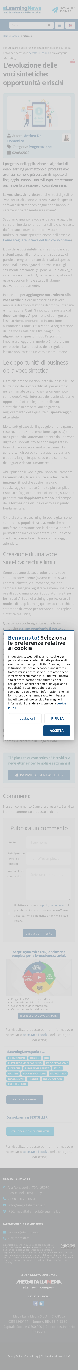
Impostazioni (25, 718)
